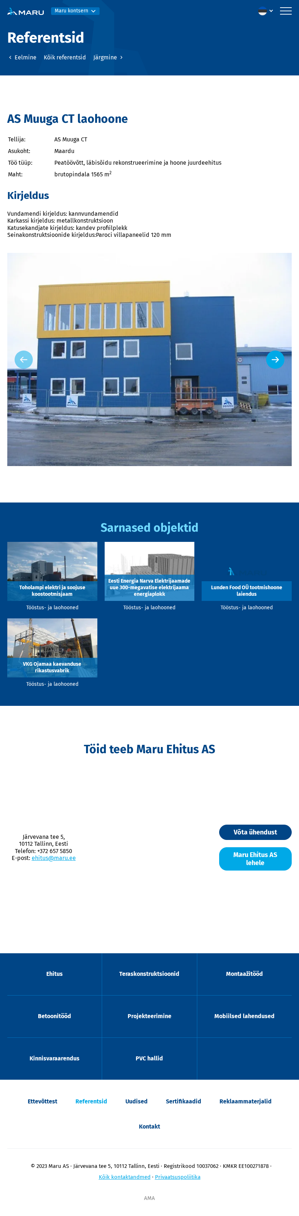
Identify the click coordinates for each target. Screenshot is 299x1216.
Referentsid (91, 1101)
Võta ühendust (255, 832)
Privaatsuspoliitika (178, 1177)
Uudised (136, 1101)
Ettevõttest (42, 1101)
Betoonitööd (54, 1016)
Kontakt (149, 1126)
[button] (267, 11)
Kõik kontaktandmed (125, 1177)
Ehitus (54, 973)
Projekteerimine (149, 1016)
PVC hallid (149, 1058)
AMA (149, 1198)
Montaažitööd (244, 973)
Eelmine (24, 57)
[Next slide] (275, 360)
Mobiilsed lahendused (244, 1016)
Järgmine (106, 57)
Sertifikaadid (183, 1101)
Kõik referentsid (65, 57)
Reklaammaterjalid (246, 1101)
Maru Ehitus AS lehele (255, 859)
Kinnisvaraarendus (54, 1058)
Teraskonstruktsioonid (149, 973)
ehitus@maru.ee (54, 858)
